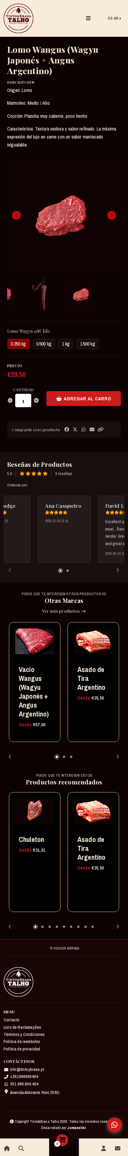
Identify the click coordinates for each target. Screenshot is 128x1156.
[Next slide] (111, 215)
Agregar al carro (86, 398)
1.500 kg (87, 343)
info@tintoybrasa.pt (27, 1069)
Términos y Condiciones (24, 1034)
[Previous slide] (16, 215)
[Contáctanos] (117, 1148)
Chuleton (31, 839)
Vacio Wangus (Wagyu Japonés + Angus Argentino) (34, 691)
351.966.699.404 (24, 1084)
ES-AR (114, 18)
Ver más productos (61, 611)
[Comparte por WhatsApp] (84, 429)
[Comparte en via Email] (92, 429)
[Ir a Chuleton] (34, 814)
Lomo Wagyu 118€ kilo (28, 331)
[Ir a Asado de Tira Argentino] (93, 644)
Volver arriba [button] (66, 948)
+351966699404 (24, 1076)
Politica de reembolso (22, 1041)
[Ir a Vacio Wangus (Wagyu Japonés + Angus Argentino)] (34, 644)
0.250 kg (18, 343)
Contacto (11, 1020)
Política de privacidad (22, 1049)
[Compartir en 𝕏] (75, 429)
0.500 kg (43, 343)
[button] (100, 429)
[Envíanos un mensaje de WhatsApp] (114, 1124)
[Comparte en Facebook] (67, 429)
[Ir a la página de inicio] (7, 1148)
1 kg (66, 343)
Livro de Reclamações (22, 1027)
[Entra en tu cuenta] (103, 1148)
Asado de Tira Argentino (91, 678)
